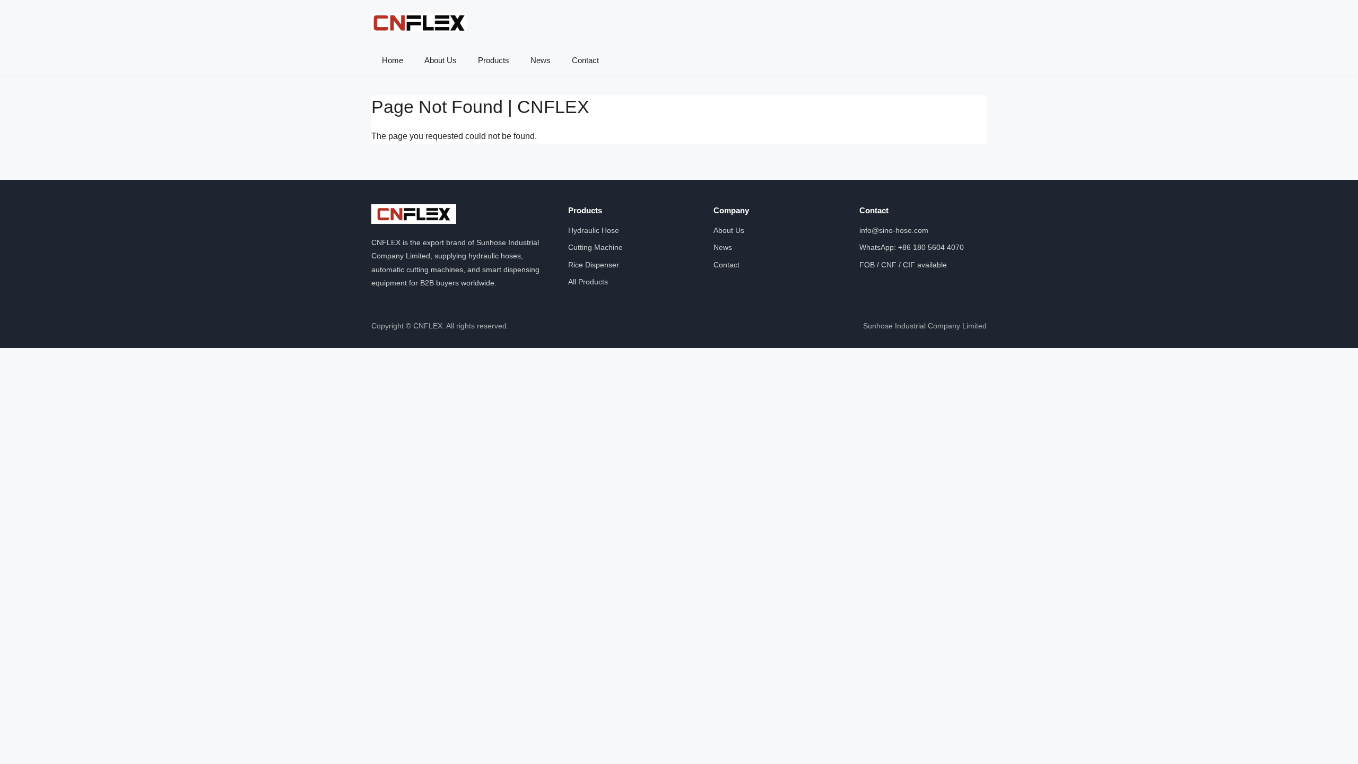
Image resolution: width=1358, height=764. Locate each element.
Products (493, 60)
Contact (585, 60)
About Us (440, 60)
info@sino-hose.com (893, 230)
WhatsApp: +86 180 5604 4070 (911, 247)
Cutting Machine (595, 247)
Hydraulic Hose (593, 230)
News (540, 60)
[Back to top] (1330, 743)
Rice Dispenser (593, 265)
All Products (588, 281)
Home (392, 60)
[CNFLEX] (419, 23)
